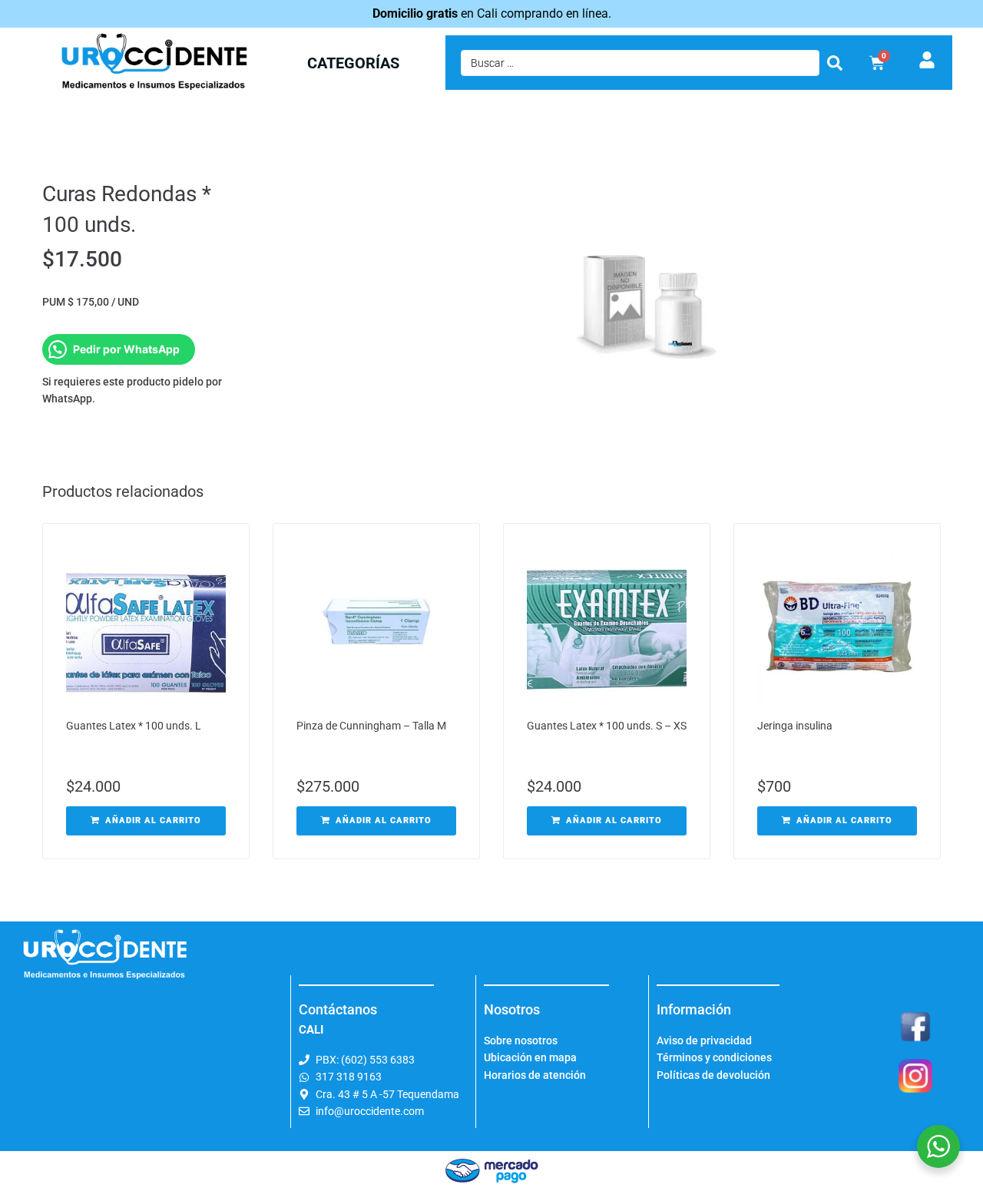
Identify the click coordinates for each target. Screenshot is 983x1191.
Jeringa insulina (794, 726)
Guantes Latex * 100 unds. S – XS (607, 726)
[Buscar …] (640, 63)
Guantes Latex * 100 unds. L (133, 726)
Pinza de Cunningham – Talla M (371, 726)
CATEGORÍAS (353, 63)
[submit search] (834, 63)
